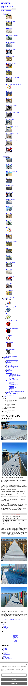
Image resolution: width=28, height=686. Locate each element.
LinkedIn (15, 636)
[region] (14, 674)
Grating (9, 401)
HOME (2, 6)
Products (5, 648)
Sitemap (5, 659)
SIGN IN (6, 6)
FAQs (4, 656)
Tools (4, 650)
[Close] (26, 664)
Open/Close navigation (6, 10)
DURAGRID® (11, 410)
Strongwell (6, 3)
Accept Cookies (14, 683)
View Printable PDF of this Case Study (14, 619)
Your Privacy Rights (14, 675)
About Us (5, 652)
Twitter (15, 640)
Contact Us (6, 657)
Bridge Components (12, 400)
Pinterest (15, 638)
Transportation (11, 407)
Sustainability (6, 654)
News (4, 653)
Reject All (14, 679)
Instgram (15, 641)
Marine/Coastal (11, 404)
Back (4, 14)
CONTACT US (23, 397)
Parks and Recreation (13, 406)
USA (9, 412)
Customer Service (7, 658)
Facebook (15, 637)
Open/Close (3, 7)
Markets (5, 649)
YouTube (15, 635)
